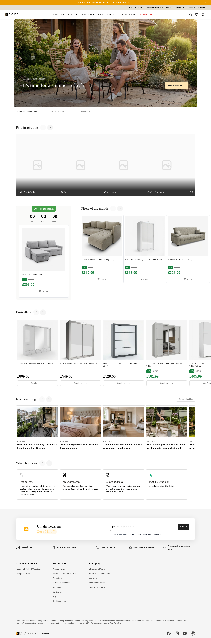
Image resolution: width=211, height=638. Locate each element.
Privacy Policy (58, 569)
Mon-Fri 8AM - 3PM (66, 547)
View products (175, 85)
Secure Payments (97, 587)
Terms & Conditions (61, 582)
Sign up (183, 527)
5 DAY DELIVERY (127, 15)
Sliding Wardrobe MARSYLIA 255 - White (35, 363)
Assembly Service (97, 582)
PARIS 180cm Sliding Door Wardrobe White (78, 363)
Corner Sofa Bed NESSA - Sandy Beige (98, 259)
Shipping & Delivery (98, 569)
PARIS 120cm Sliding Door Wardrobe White (143, 259)
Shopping (95, 563)
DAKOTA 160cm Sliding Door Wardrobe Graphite (120, 364)
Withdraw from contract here (179, 547)
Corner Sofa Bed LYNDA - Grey (35, 274)
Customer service (26, 563)
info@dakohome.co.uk (144, 547)
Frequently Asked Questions (28, 569)
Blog (54, 596)
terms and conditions (154, 534)
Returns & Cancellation (99, 573)
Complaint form (23, 573)
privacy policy (137, 534)
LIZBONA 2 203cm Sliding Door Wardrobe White (164, 364)
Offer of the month (44, 208)
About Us (56, 587)
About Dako (59, 563)
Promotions (146, 15)
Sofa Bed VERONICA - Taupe (180, 259)
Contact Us (57, 592)
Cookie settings (59, 601)
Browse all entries (186, 399)
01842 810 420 (108, 547)
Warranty (93, 578)
